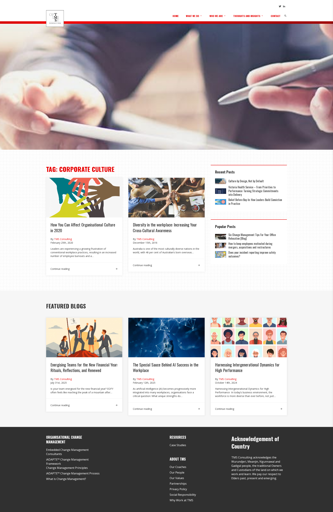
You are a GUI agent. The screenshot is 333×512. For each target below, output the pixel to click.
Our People (177, 472)
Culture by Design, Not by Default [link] (246, 181)
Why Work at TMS (181, 500)
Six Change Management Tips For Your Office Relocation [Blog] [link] (252, 237)
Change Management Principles (67, 468)
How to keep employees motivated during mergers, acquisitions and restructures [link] (250, 246)
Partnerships (178, 483)
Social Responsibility (183, 495)
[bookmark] (55, 18)
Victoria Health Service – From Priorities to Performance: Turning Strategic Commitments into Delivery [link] (253, 191)
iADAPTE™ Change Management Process (73, 473)
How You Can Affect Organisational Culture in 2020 (82, 227)
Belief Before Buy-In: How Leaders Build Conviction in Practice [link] (255, 202)
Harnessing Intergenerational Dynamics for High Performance (247, 367)
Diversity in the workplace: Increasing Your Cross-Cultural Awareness (165, 227)
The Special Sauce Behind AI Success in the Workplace (165, 367)
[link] (84, 266)
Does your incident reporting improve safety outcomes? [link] (252, 254)
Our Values (177, 478)
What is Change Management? (66, 479)
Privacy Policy (178, 489)
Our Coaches (178, 467)
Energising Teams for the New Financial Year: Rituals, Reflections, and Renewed (84, 367)
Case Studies (178, 445)
